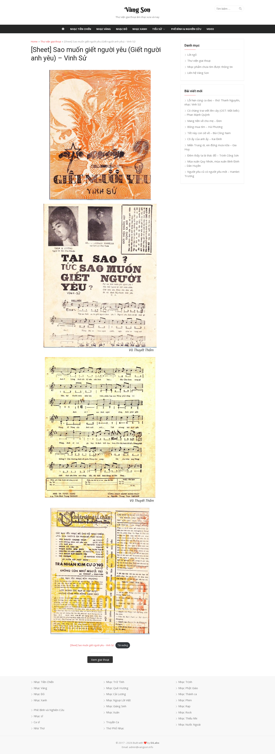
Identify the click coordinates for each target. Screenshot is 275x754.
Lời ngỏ (192, 54)
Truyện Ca (112, 722)
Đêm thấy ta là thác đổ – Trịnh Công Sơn (213, 155)
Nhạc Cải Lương (116, 694)
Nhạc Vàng (103, 29)
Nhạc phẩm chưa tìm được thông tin (210, 67)
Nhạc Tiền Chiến (80, 29)
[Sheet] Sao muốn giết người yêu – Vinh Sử (92, 645)
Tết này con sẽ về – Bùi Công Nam (209, 133)
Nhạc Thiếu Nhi (187, 718)
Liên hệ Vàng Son (198, 73)
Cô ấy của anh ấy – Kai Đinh (204, 139)
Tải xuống (123, 645)
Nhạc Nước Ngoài (189, 724)
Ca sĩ (37, 722)
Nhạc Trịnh (185, 682)
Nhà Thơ (39, 728)
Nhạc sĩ (38, 716)
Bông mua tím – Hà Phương (205, 127)
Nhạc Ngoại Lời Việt (118, 700)
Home (34, 41)
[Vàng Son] (63, 29)
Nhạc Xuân (112, 712)
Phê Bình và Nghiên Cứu (49, 710)
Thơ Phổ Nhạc (115, 728)
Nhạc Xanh (139, 29)
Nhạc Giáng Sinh (116, 706)
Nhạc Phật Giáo (188, 688)
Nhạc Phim (185, 700)
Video (210, 29)
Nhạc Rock (185, 712)
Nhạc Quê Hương (117, 688)
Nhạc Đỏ (121, 29)
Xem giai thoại (100, 659)
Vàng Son (137, 9)
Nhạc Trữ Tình (115, 682)
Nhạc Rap (184, 706)
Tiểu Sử (157, 29)
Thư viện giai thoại (51, 41)
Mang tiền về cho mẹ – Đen (204, 121)
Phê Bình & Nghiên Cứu (186, 29)
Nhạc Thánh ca (187, 694)
